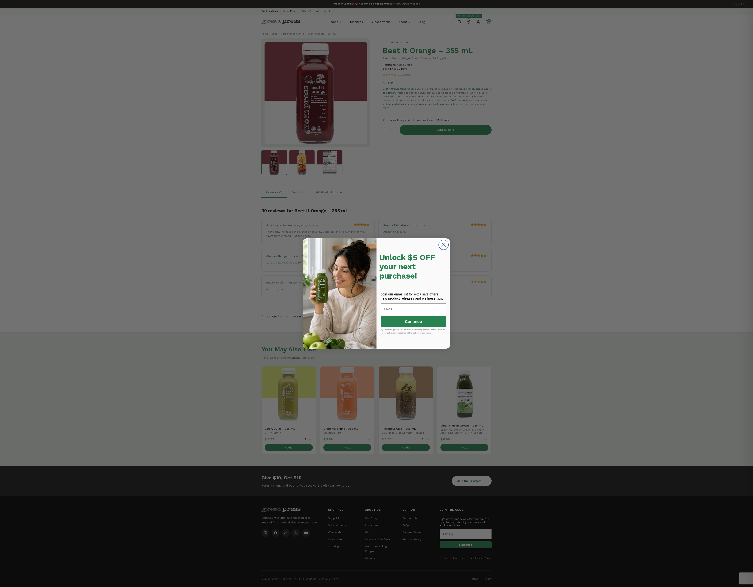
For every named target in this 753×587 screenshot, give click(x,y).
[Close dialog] (443, 245)
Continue (413, 321)
